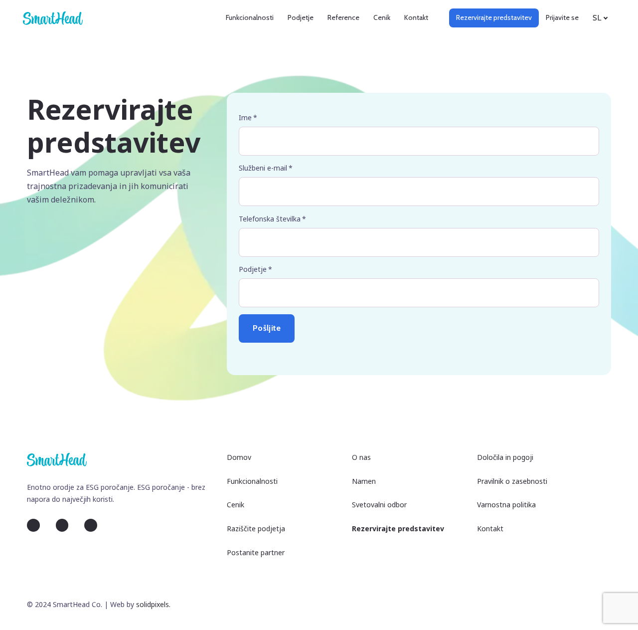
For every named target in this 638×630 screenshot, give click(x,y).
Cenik (235, 504)
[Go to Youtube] (90, 525)
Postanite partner (256, 552)
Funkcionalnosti (252, 481)
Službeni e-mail (266, 168)
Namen (364, 481)
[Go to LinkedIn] (33, 525)
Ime (248, 117)
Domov (239, 457)
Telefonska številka (272, 218)
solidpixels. (153, 604)
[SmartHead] (53, 18)
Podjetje (255, 269)
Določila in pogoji (505, 457)
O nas (361, 457)
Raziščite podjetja (256, 528)
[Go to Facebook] (62, 525)
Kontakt (490, 528)
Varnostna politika (506, 504)
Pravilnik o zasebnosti (512, 481)
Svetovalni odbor (379, 504)
